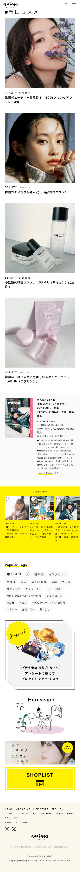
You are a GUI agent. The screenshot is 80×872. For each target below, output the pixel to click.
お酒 (58, 589)
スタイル (12, 609)
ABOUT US (11, 822)
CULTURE (45, 813)
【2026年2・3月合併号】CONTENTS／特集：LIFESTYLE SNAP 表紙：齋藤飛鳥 (67, 534)
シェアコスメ (54, 595)
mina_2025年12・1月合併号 (48, 602)
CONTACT (25, 822)
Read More (45, 473)
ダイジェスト (33, 588)
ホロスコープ (18, 574)
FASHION (9, 523)
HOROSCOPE (27, 813)
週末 (23, 582)
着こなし (45, 609)
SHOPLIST (12, 817)
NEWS (9, 809)
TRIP (70, 813)
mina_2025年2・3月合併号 (24, 595)
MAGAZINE (61, 523)
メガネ (23, 602)
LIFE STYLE (41, 809)
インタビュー (57, 574)
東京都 (10, 602)
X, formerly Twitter (14, 829)
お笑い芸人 (28, 609)
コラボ (66, 582)
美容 (54, 582)
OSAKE (59, 813)
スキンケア (13, 588)
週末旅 (39, 574)
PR (48, 588)
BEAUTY (10, 813)
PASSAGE (47, 856)
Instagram (7, 829)
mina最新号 (38, 582)
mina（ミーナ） (40, 837)
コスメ (11, 582)
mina (10, 5)
